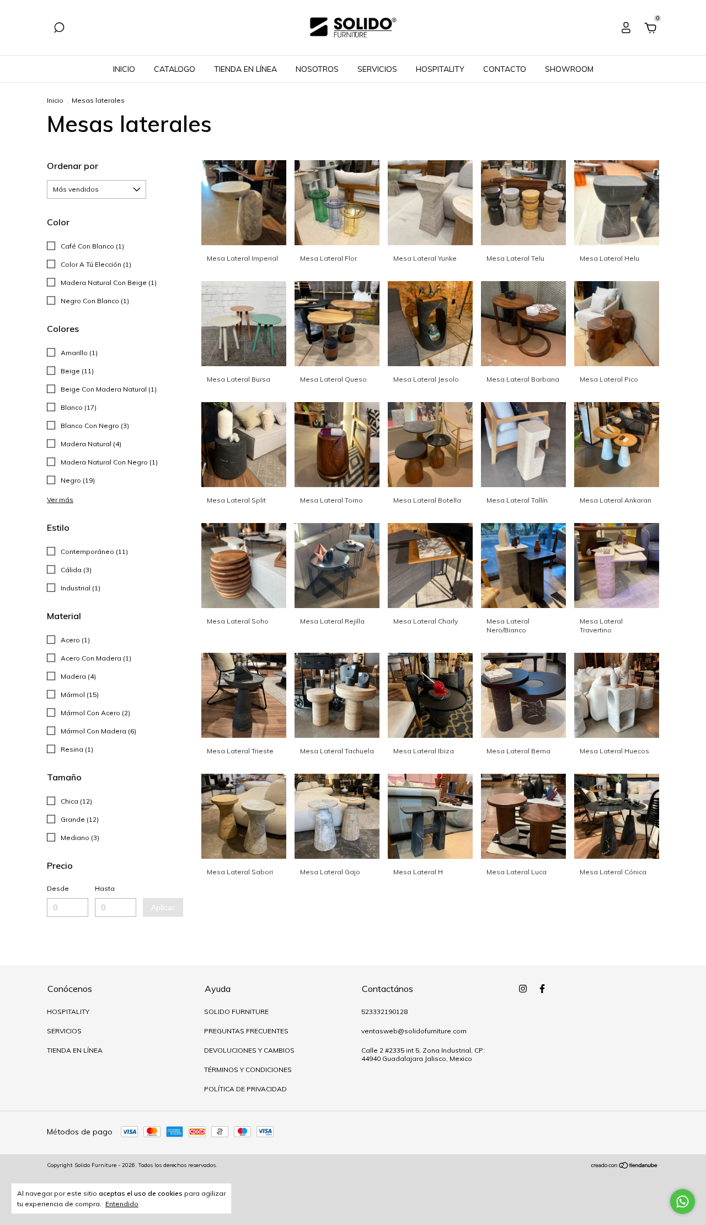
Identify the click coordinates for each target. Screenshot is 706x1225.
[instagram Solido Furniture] (522, 988)
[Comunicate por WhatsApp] (682, 1201)
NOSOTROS (317, 69)
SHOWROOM (569, 69)
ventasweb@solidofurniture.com (414, 1031)
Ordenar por (72, 165)
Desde (58, 888)
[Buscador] (59, 29)
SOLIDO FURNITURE (236, 1011)
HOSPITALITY (440, 69)
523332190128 (384, 1011)
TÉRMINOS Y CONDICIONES (248, 1069)
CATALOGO (174, 69)
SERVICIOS (377, 69)
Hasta (105, 888)
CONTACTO (504, 69)
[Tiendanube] (624, 1166)
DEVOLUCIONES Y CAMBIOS (249, 1050)
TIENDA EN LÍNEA (245, 69)
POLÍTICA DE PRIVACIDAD (245, 1089)
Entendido (121, 1204)
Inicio (55, 100)
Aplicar (163, 907)
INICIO (124, 69)
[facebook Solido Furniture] (542, 988)
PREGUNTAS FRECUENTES (246, 1031)
